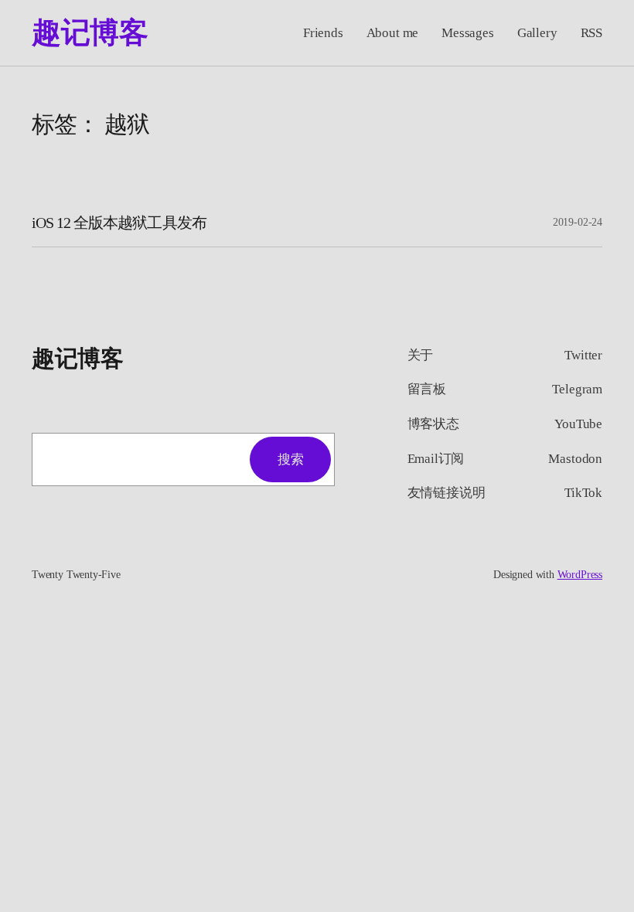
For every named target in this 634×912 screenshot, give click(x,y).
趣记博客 (90, 32)
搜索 (290, 459)
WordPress (579, 574)
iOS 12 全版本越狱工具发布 (119, 222)
